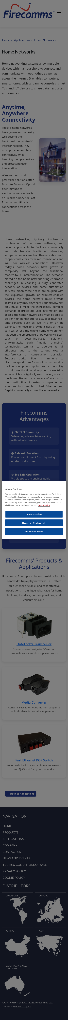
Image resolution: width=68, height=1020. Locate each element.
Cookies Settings (34, 514)
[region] (34, 510)
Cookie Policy (44, 505)
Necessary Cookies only (34, 523)
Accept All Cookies (34, 531)
